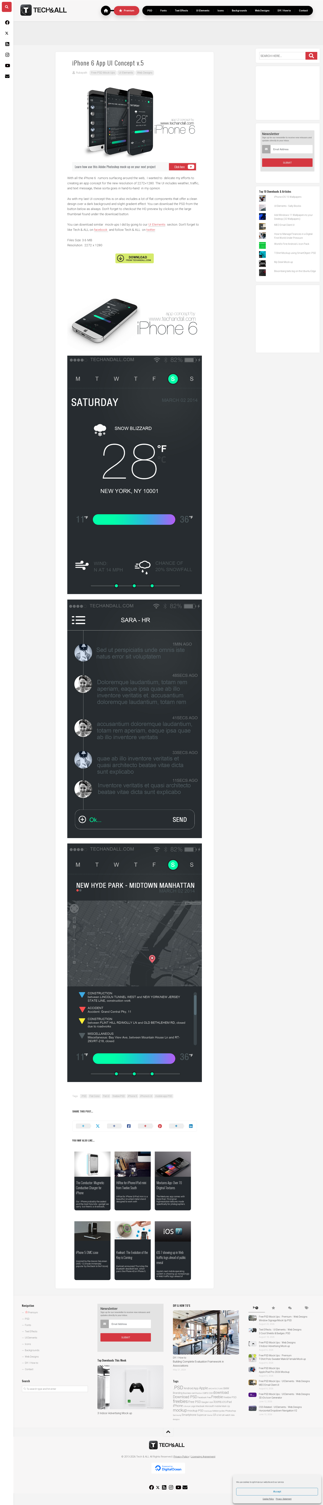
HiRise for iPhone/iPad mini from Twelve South (131, 1185)
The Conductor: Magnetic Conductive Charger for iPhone (90, 1187)
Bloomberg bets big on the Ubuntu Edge (295, 271)
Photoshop (230, 1410)
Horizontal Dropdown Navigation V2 (278, 1410)
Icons (221, 10)
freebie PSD (119, 1096)
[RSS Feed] (6, 44)
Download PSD (185, 1397)
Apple (203, 1388)
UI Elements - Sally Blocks (287, 206)
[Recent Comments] (289, 1308)
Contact (303, 10)
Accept (277, 1491)
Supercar (202, 1415)
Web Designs (262, 10)
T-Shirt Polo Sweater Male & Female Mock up (282, 1359)
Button (199, 1393)
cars (205, 1392)
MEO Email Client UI (284, 225)
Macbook (200, 1406)
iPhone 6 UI (146, 1096)
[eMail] (6, 76)
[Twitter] (6, 33)
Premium (129, 10)
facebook (101, 230)
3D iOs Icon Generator (270, 1397)
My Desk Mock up (283, 262)
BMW (226, 1388)
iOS (224, 1402)
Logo (193, 1406)
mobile (217, 1406)
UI (214, 1415)
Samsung (177, 1415)
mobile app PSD (163, 1096)
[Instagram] (6, 54)
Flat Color (94, 1096)
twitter (150, 230)
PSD (149, 10)
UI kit (218, 1415)
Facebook (202, 1397)
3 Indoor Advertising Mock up (114, 1413)
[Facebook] (6, 22)
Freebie (217, 1397)
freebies (180, 1401)
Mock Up (226, 1406)
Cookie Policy (268, 1499)
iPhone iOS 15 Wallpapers (287, 197)
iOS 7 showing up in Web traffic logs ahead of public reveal (171, 1257)
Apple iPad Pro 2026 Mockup (274, 1372)
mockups (208, 1411)
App (196, 1388)
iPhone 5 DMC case (87, 1252)
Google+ (205, 1402)
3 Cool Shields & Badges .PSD (274, 1333)
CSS (210, 1393)
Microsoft (209, 1406)
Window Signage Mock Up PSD (275, 1320)
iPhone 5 (132, 1096)
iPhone (178, 1406)
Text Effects (181, 10)
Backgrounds (239, 10)
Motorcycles (218, 1410)
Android (188, 1388)
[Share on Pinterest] (150, 1126)
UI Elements (202, 10)
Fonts (163, 10)
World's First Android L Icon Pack (291, 244)
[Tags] (306, 1308)
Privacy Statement (284, 1499)
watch (227, 1415)
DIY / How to (284, 10)
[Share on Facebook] (119, 1126)
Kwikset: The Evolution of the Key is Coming (132, 1255)
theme (209, 1415)
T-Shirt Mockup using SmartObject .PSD (295, 253)
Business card (189, 1393)
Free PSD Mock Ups (103, 72)
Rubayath (81, 72)
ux (223, 1414)
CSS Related (265, 1407)
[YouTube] (6, 65)
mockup (180, 1410)
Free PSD (194, 1402)
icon (211, 1402)
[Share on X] (88, 1126)
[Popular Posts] (273, 1308)
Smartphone (189, 1414)
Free (209, 1397)
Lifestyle (186, 1406)
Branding (178, 1393)
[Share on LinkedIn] (181, 1126)
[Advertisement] (168, 32)
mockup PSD (195, 1410)
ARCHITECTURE (215, 1389)
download (221, 1392)
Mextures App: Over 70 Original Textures (169, 1185)
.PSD (83, 1096)
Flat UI (106, 1096)
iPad (229, 1402)
